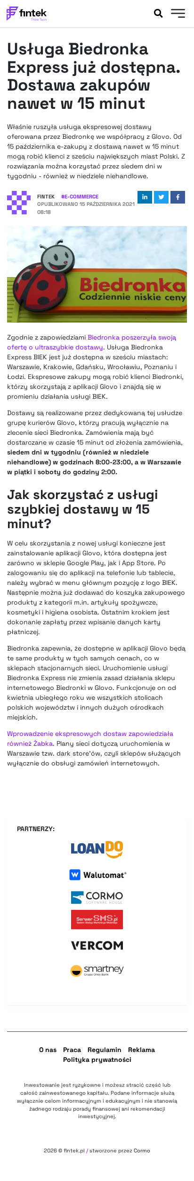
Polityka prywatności (97, 1059)
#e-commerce (79, 196)
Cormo (142, 1150)
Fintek (46, 196)
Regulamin (104, 1049)
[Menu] (176, 15)
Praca (72, 1049)
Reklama (141, 1049)
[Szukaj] (158, 14)
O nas (48, 1049)
